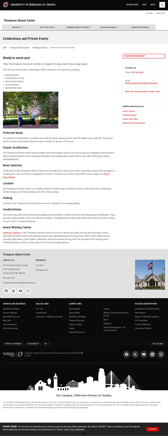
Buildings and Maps (77, 316)
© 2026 (28, 356)
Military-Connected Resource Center (116, 314)
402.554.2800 (157, 344)
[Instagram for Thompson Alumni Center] (28, 291)
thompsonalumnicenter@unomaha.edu (141, 83)
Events (72, 328)
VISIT (144, 5)
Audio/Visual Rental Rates (134, 123)
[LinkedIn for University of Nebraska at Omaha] (152, 354)
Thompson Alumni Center (19, 20)
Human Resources (77, 332)
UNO (4, 48)
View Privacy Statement (74, 429)
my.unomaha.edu (10, 324)
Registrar (107, 323)
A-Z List (39, 309)
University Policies (143, 328)
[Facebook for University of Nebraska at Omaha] (126, 354)
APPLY (153, 5)
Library (106, 309)
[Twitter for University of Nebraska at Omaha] (135, 354)
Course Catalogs (10, 312)
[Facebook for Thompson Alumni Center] (6, 291)
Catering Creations (12, 233)
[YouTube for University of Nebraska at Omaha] (143, 354)
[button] (17, 27)
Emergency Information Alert (147, 309)
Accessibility (74, 309)
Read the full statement (78, 407)
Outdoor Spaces (130, 115)
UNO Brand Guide (10, 328)
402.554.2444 (137, 72)
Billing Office (74, 312)
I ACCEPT (152, 429)
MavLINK (7, 320)
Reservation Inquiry (140, 27)
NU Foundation (141, 320)
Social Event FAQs (130, 119)
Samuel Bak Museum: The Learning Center (114, 328)
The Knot (40, 265)
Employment (41, 312)
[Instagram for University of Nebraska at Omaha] (161, 354)
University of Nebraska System (49, 316)
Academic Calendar (11, 309)
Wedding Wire (42, 270)
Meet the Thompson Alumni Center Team (142, 91)
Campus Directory (76, 320)
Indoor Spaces (129, 111)
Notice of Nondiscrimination (147, 316)
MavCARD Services (11, 316)
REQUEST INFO (132, 5)
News (105, 319)
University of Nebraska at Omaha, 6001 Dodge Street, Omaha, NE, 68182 (53, 353)
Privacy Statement (143, 324)
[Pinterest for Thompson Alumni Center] (13, 291)
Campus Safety (75, 324)
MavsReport (140, 312)
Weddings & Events (40, 48)
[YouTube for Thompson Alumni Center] (20, 291)
